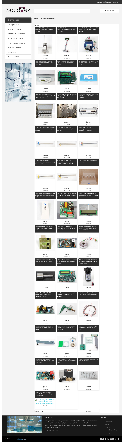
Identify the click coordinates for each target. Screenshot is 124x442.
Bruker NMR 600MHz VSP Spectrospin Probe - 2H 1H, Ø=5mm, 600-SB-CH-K (45, 162)
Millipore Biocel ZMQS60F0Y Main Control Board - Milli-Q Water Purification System (44, 294)
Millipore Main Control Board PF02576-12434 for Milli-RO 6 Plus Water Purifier (44, 360)
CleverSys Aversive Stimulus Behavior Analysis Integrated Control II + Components (45, 96)
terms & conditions (111, 430)
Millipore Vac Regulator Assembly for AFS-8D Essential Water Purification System (45, 195)
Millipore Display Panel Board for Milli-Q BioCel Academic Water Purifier (65, 62)
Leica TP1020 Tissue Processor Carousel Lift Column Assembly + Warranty (44, 29)
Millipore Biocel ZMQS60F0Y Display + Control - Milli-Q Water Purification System (67, 261)
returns (107, 427)
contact (108, 2)
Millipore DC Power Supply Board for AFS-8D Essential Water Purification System (66, 195)
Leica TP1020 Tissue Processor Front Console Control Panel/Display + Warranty (45, 62)
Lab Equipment (45, 18)
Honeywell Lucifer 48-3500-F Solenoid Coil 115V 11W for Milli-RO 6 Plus (66, 360)
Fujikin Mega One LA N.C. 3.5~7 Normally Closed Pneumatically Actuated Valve (43, 394)
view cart (110, 10)
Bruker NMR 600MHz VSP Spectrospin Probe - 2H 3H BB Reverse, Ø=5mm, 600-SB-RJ (65, 162)
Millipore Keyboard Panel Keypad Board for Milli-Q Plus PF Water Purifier (44, 228)
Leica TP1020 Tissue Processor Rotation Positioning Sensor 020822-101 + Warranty (67, 29)
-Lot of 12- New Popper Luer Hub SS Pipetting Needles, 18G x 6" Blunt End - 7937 (88, 62)
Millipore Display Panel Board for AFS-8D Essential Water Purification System (88, 195)
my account (101, 2)
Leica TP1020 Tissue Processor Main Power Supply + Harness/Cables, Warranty (88, 29)
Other (53, 18)
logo (24, 424)
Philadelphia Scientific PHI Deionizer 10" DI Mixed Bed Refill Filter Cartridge (88, 96)
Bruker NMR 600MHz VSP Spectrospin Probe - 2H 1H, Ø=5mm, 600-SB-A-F (66, 129)
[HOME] (18, 8)
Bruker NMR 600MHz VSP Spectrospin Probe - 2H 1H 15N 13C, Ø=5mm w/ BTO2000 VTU (88, 129)
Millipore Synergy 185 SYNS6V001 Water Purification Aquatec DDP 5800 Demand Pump (88, 261)
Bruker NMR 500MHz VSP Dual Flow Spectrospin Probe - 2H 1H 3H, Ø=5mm (45, 129)
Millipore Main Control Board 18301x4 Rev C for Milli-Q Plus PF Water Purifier (66, 228)
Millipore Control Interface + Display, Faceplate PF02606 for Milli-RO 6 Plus (88, 327)
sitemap (115, 2)
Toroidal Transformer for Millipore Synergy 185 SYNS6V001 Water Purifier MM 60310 (87, 228)
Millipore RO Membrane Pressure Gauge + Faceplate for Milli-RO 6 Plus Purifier (66, 327)
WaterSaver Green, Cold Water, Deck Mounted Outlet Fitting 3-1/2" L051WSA (67, 294)
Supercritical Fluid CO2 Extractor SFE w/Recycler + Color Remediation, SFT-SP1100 (67, 96)
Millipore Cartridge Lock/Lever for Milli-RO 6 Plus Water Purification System (44, 327)
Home (36, 18)
